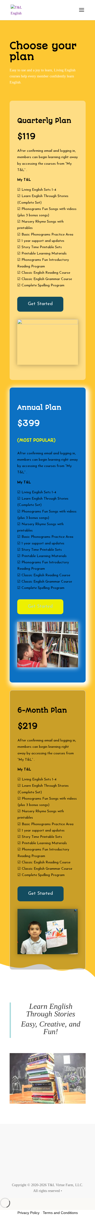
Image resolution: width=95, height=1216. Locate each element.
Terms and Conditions (60, 1213)
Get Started (40, 304)
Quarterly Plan (44, 120)
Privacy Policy (28, 1213)
